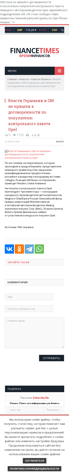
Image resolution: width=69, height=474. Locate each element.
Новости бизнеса (41, 79)
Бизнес (60, 141)
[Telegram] (29, 249)
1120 (20, 135)
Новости (24, 79)
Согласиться (34, 460)
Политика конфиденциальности (34, 468)
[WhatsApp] (39, 249)
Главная (12, 79)
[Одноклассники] (19, 249)
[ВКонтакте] (9, 249)
